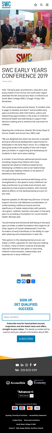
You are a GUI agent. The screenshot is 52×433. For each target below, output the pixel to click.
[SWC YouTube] (17, 364)
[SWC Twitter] (34, 364)
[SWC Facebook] (31, 364)
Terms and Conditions (32, 420)
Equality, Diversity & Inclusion (16, 415)
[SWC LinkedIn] (22, 364)
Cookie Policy (17, 420)
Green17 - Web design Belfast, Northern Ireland (26, 428)
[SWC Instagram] (26, 364)
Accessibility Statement (37, 415)
